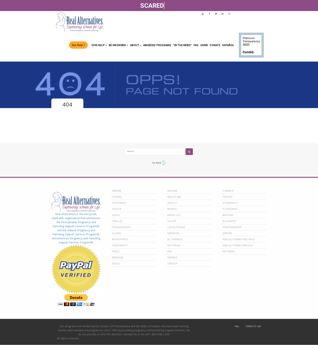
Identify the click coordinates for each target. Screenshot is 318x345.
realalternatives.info (238, 239)
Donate (215, 45)
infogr (172, 190)
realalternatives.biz (237, 245)
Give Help (98, 45)
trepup (172, 263)
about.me (174, 197)
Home (204, 45)
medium (117, 257)
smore (116, 190)
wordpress (120, 239)
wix (169, 251)
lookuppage (176, 227)
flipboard (229, 209)
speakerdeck (121, 227)
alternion (174, 239)
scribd (117, 197)
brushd (227, 215)
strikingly (230, 203)
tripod (227, 197)
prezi (115, 251)
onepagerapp (232, 227)
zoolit (172, 203)
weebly (172, 257)
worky (172, 209)
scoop (171, 221)
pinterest (119, 203)
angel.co (173, 215)
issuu (116, 263)
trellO (117, 221)
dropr (227, 233)
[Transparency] (251, 45)
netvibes (228, 251)
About (134, 45)
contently (120, 245)
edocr (116, 209)
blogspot (229, 221)
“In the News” (182, 45)
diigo (116, 215)
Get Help (77, 45)
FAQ (196, 45)
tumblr (228, 190)
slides (116, 233)
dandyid (173, 233)
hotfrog (173, 245)
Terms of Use (253, 326)
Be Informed (117, 45)
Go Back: (157, 162)
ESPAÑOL (228, 45)
